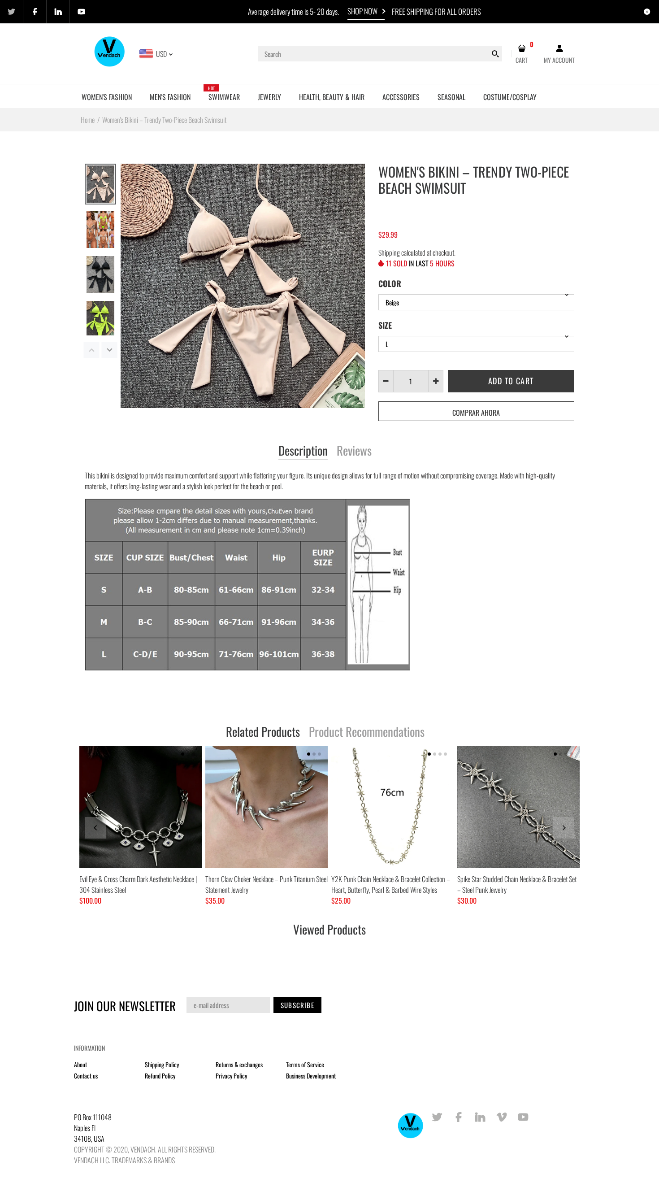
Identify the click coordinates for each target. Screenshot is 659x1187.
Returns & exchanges (239, 1064)
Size (385, 325)
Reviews (354, 451)
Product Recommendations (367, 732)
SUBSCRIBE (297, 1005)
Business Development (311, 1075)
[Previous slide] (95, 828)
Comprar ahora (476, 412)
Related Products (263, 732)
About (80, 1064)
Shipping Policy (162, 1064)
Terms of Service (305, 1064)
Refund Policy (160, 1075)
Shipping (389, 252)
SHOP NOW (362, 11)
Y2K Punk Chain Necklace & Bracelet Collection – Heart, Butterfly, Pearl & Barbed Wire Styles (390, 884)
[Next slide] (563, 828)
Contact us (86, 1075)
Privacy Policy (231, 1075)
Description (303, 451)
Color (389, 283)
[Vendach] (110, 53)
